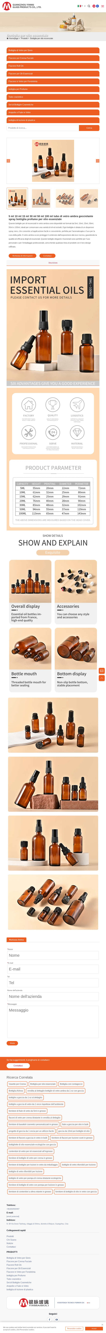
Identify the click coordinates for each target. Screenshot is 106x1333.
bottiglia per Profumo (18, 89)
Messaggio (12, 1004)
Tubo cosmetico (16, 97)
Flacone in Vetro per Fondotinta (23, 81)
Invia (12, 1043)
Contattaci (47, 256)
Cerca (89, 128)
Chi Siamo (11, 1240)
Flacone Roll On (16, 66)
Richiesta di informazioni (22, 256)
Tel (8, 977)
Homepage (13, 38)
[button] (8, 161)
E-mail (10, 963)
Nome (10, 949)
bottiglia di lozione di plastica (22, 120)
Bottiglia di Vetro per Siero (20, 50)
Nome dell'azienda (14, 990)
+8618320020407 (13, 1209)
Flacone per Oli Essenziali (21, 74)
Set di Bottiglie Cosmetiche (21, 105)
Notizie (10, 1243)
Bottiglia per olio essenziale (41, 38)
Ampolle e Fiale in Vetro (20, 112)
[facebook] (97, 6)
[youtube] (94, 6)
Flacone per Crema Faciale (21, 58)
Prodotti (24, 38)
